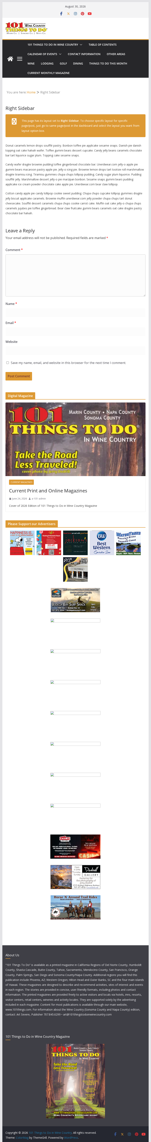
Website (11, 342)
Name (11, 304)
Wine (31, 63)
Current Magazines (21, 482)
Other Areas (116, 54)
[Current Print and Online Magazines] (76, 439)
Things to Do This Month (108, 63)
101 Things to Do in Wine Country (53, 44)
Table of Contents (103, 44)
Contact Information (84, 54)
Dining (78, 63)
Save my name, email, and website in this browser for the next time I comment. (68, 363)
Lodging (47, 63)
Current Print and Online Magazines (48, 490)
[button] (80, 44)
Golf (63, 63)
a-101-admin (39, 498)
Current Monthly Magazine (49, 73)
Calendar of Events (42, 54)
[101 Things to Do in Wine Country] (10, 59)
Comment (14, 250)
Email (11, 323)
